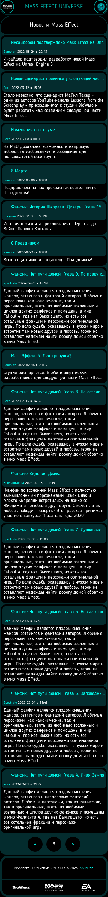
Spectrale (10, 283)
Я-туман (10, 216)
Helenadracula (14, 483)
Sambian (10, 52)
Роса (7, 88)
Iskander (86, 868)
